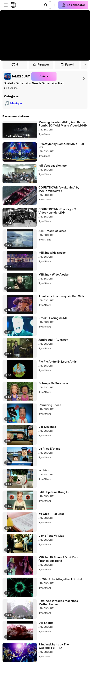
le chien (44, 470)
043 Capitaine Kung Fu (54, 492)
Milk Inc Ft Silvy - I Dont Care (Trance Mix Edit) (58, 559)
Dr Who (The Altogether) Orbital (60, 579)
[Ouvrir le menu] (6, 5)
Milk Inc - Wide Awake (54, 274)
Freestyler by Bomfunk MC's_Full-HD (62, 145)
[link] (17, 76)
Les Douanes (47, 427)
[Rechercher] (46, 5)
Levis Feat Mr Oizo (51, 536)
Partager (43, 65)
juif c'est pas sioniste (53, 165)
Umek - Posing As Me (53, 318)
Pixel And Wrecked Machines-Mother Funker (59, 602)
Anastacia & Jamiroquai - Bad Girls (61, 296)
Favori (69, 65)
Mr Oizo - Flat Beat (51, 514)
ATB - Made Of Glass (52, 231)
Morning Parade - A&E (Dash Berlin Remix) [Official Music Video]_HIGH (63, 124)
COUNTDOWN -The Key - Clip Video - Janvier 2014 (59, 211)
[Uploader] (54, 5)
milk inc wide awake (52, 252)
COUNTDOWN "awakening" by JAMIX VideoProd (59, 189)
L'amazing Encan (50, 405)
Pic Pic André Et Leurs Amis (58, 361)
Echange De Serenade (53, 383)
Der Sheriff (46, 623)
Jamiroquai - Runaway (53, 340)
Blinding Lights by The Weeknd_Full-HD (54, 646)
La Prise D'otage (49, 448)
